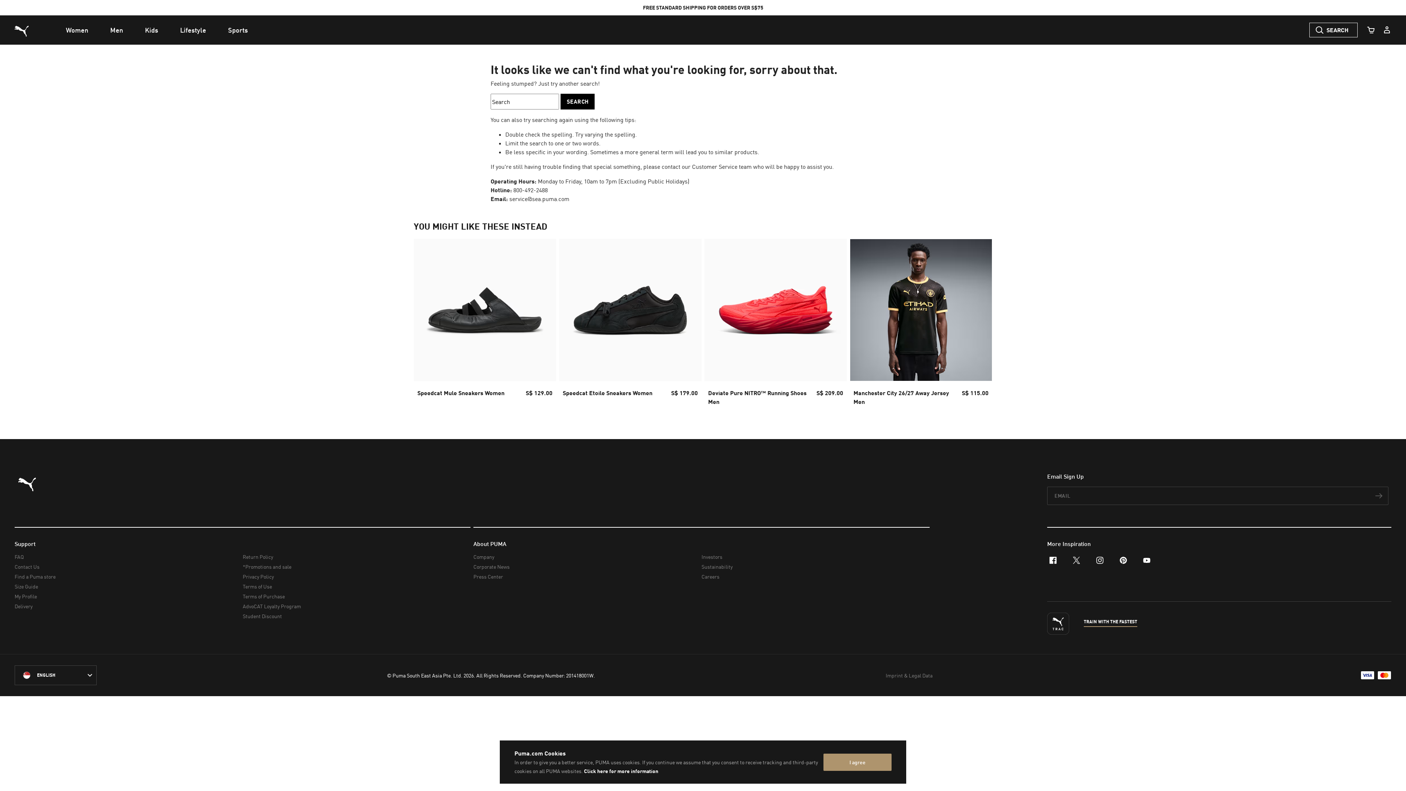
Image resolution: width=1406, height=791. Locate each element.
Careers (710, 576)
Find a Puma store (35, 576)
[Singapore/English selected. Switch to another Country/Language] (55, 675)
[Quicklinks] (1387, 30)
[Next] (980, 324)
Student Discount (262, 616)
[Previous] (425, 324)
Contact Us (27, 567)
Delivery (24, 606)
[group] (485, 324)
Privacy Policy (258, 576)
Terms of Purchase (264, 596)
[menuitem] (77, 30)
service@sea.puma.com (539, 199)
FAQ (19, 557)
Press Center (488, 576)
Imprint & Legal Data (909, 675)
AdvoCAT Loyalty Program (272, 606)
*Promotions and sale (267, 567)
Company (483, 557)
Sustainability (717, 567)
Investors (712, 557)
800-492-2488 (530, 190)
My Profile (26, 596)
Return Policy (258, 557)
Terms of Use (257, 586)
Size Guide (26, 586)
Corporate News (491, 567)
